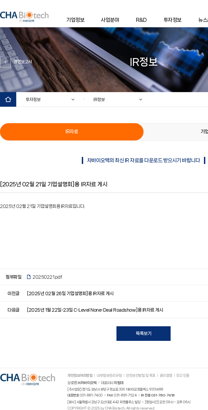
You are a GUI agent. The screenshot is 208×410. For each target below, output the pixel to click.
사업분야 (110, 20)
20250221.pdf (47, 276)
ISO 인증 (183, 375)
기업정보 (75, 20)
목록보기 (143, 333)
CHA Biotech (24, 17)
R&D (141, 20)
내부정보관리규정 (109, 375)
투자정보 (172, 20)
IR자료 (72, 131)
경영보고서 (23, 61)
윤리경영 (166, 375)
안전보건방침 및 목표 (140, 375)
